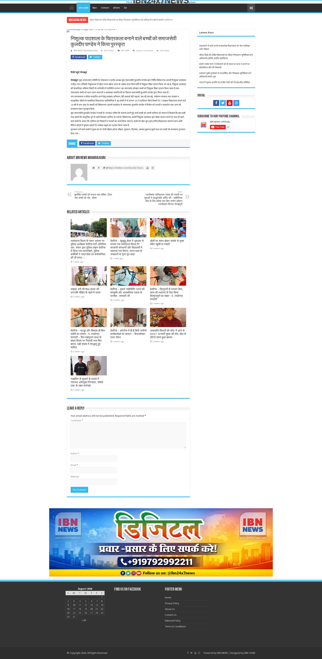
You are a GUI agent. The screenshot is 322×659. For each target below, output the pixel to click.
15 (102, 605)
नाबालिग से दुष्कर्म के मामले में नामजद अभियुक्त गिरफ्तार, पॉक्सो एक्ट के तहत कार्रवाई (87, 382)
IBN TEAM (249, 653)
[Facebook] (216, 103)
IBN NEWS (222, 653)
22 (102, 609)
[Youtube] (230, 103)
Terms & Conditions (175, 626)
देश (125, 8)
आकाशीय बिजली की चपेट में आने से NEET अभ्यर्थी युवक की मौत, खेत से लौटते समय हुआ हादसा (168, 334)
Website (75, 476)
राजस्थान (105, 8)
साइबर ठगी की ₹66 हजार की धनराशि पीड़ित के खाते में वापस (85, 291)
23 (68, 612)
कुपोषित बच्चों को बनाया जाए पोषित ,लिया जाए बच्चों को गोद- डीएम (93, 195)
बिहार (94, 8)
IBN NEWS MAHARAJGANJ (85, 50)
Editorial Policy (172, 620)
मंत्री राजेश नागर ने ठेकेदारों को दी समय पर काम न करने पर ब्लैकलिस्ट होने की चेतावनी (126, 19)
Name (75, 453)
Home (72, 7)
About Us (170, 609)
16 (68, 609)
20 (91, 609)
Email (74, 465)
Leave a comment (144, 50)
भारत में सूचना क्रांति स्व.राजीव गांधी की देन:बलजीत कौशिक (224, 82)
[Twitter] (223, 103)
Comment (77, 420)
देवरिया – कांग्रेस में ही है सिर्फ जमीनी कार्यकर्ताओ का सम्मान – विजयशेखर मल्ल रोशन (128, 334)
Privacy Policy (172, 603)
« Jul (84, 620)
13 (91, 605)
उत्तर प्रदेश (83, 8)
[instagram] (236, 103)
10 (74, 605)
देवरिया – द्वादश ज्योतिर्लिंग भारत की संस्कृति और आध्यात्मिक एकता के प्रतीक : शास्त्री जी (127, 293)
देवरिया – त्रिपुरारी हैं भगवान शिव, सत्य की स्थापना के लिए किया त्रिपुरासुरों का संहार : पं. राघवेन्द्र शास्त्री (166, 294)
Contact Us (170, 614)
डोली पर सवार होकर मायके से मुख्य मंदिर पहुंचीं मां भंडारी (167, 242)
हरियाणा (116, 8)
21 (96, 609)
